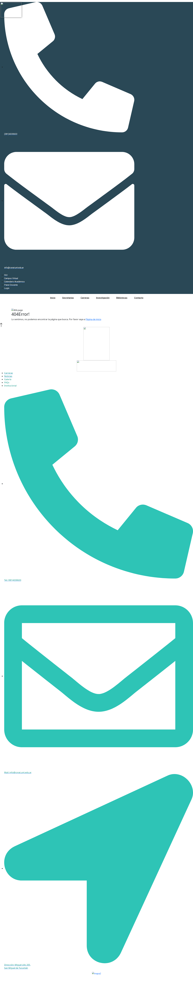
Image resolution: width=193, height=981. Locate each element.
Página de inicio (93, 319)
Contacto (138, 298)
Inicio (52, 298)
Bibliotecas (121, 298)
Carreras (85, 298)
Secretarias (68, 298)
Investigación (102, 298)
